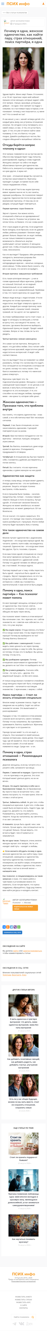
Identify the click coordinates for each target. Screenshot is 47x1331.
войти (16, 951)
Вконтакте (16, 975)
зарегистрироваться (32, 951)
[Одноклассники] (7, 927)
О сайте (23, 1305)
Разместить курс (23, 1302)
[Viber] (15, 927)
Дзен (24, 975)
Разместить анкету (23, 1297)
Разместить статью (23, 1300)
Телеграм (7, 975)
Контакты (23, 1308)
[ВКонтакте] (4, 927)
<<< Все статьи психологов (15, 12)
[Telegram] (11, 927)
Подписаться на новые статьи (23, 908)
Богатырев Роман (23, 21)
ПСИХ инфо (18, 4)
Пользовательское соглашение (23, 1281)
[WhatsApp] (18, 927)
